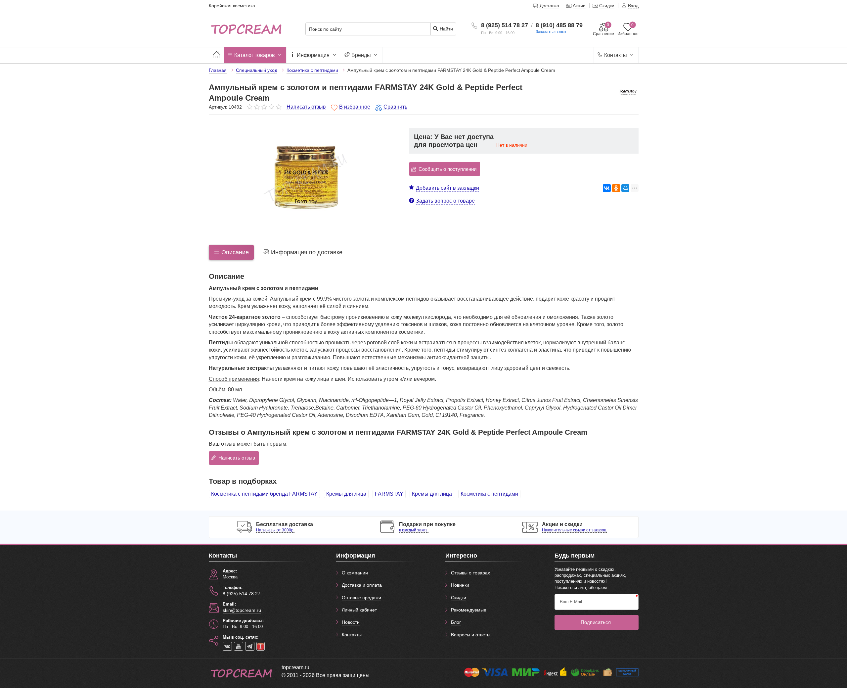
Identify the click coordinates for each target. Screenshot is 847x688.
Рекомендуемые (468, 610)
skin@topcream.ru (242, 610)
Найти (445, 28)
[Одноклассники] (616, 188)
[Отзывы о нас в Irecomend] (260, 646)
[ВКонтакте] (607, 188)
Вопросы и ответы (470, 634)
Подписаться (596, 622)
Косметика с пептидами (489, 494)
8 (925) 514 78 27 (504, 25)
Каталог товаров (254, 55)
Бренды (361, 55)
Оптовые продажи (361, 597)
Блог (456, 622)
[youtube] (238, 646)
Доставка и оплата (362, 585)
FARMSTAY (389, 494)
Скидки (458, 597)
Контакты (615, 55)
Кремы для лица (346, 494)
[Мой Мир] (625, 188)
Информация (313, 55)
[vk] (227, 646)
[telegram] (249, 646)
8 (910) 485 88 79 (559, 25)
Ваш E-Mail (571, 601)
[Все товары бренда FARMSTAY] (628, 92)
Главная (218, 70)
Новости (351, 622)
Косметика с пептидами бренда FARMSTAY (264, 494)
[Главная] (216, 55)
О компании (355, 572)
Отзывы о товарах (470, 572)
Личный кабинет (359, 610)
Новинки (460, 585)
